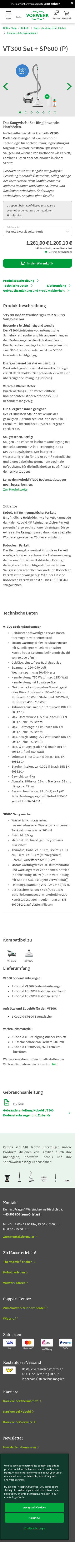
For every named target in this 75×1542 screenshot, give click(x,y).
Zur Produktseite (15, 489)
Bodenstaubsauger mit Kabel (50, 27)
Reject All (34, 1518)
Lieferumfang (56, 285)
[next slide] (69, 86)
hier (55, 1064)
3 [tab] (31, 112)
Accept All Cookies (34, 1507)
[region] (34, 1497)
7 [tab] (55, 112)
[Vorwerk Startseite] (37, 15)
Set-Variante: (13, 226)
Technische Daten (15, 285)
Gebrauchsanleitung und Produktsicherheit (34, 290)
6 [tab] (49, 112)
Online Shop (10, 27)
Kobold (25, 27)
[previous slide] (5, 86)
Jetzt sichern (52, 4)
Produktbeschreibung (18, 280)
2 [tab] (25, 112)
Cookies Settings (34, 1528)
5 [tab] (43, 112)
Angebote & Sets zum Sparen (22, 32)
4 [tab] (37, 112)
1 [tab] (20, 112)
